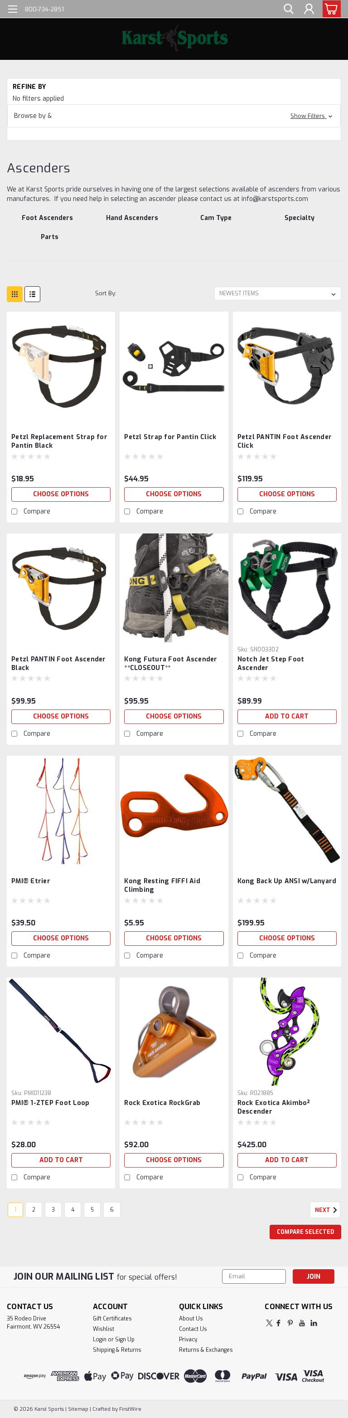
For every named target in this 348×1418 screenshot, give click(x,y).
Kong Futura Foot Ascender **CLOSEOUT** (170, 663)
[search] (288, 9)
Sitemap (78, 1409)
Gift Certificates (112, 1318)
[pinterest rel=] (290, 1323)
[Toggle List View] (32, 294)
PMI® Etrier (30, 881)
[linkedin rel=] (313, 1323)
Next (323, 1210)
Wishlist (103, 1329)
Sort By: (105, 293)
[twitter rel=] (269, 1323)
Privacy (188, 1339)
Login (99, 1339)
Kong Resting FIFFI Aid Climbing (162, 885)
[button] (174, 115)
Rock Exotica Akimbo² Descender (273, 1107)
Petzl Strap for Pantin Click (170, 437)
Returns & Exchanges (206, 1350)
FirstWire (129, 1409)
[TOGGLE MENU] (12, 10)
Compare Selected (305, 1232)
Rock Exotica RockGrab (162, 1103)
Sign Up (125, 1339)
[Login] (309, 9)
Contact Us (193, 1329)
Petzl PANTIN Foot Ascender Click (284, 441)
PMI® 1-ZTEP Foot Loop (50, 1103)
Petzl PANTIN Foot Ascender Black (58, 663)
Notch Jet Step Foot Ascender (270, 663)
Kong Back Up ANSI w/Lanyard (287, 881)
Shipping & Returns (117, 1350)
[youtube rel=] (302, 1323)
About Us (191, 1318)
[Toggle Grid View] (15, 294)
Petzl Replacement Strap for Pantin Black (59, 441)
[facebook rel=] (278, 1323)
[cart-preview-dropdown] (329, 8)
